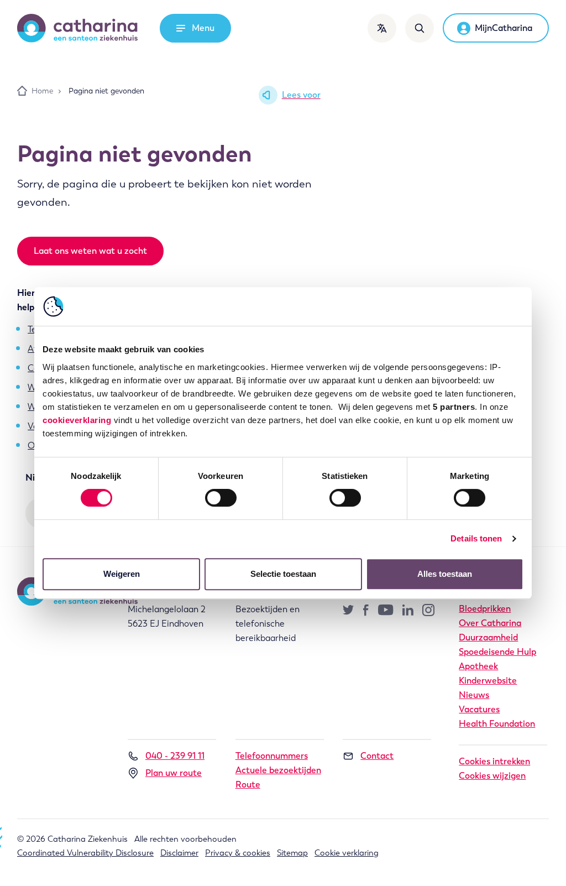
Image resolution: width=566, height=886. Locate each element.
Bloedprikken (485, 608)
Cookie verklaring (347, 853)
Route (247, 784)
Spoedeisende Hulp (497, 652)
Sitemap (292, 853)
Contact (377, 756)
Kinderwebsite (488, 680)
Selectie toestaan (283, 573)
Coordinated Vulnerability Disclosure (85, 853)
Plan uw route (173, 773)
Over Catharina (490, 623)
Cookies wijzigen (492, 775)
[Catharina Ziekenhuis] (77, 28)
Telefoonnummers (271, 756)
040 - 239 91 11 (175, 756)
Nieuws (474, 695)
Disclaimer (179, 853)
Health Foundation (497, 723)
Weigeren (121, 573)
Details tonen (476, 538)
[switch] (221, 498)
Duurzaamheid (488, 637)
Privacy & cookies (237, 853)
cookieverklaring (77, 420)
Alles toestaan (444, 573)
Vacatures (479, 709)
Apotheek (478, 666)
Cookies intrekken (494, 761)
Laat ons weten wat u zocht (90, 251)
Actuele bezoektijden (278, 770)
